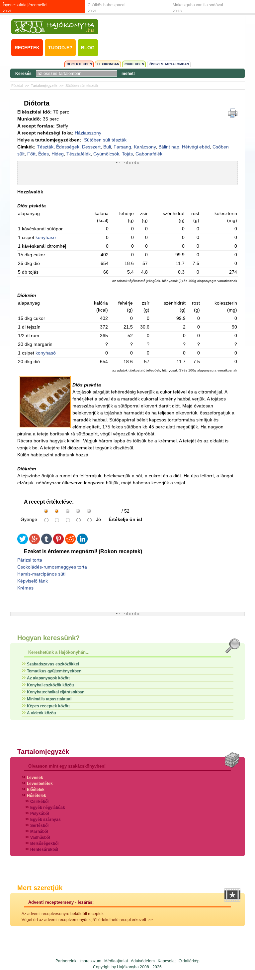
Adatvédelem (143, 961)
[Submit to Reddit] (70, 543)
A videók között (41, 713)
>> (150, 919)
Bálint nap (168, 146)
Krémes (25, 588)
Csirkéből (39, 801)
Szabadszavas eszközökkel (53, 664)
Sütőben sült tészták (81, 86)
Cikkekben (134, 64)
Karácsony (145, 146)
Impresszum (90, 961)
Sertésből (39, 825)
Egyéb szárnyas (45, 819)
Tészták (45, 146)
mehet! (128, 73)
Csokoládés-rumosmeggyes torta (52, 567)
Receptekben (79, 64)
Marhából (39, 831)
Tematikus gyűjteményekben (54, 671)
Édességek (67, 146)
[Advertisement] (127, 174)
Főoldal (17, 86)
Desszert (91, 146)
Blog (88, 47)
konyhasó (46, 237)
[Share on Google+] (34, 543)
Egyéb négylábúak (47, 807)
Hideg (57, 153)
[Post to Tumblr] (46, 543)
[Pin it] (58, 543)
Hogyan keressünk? (48, 637)
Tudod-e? (60, 47)
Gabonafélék (148, 153)
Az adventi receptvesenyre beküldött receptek (63, 913)
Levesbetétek (40, 783)
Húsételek (36, 795)
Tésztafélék (78, 153)
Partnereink (65, 961)
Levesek (35, 777)
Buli (107, 146)
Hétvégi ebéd (196, 146)
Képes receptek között (48, 706)
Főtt (31, 153)
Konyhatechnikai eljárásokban (55, 692)
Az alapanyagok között (48, 678)
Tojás (127, 153)
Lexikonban (108, 64)
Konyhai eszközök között (50, 685)
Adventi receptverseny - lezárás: (61, 902)
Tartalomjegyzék (44, 86)
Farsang (122, 146)
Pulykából (39, 813)
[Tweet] (22, 543)
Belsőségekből (44, 843)
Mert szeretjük (39, 887)
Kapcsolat (167, 961)
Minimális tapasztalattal (49, 699)
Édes (43, 153)
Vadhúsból (40, 837)
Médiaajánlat (116, 961)
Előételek (35, 789)
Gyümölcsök (106, 153)
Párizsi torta (29, 560)
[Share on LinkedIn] (82, 543)
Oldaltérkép (189, 961)
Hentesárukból (44, 849)
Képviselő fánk (32, 581)
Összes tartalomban (169, 64)
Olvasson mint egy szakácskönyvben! (67, 766)
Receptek (27, 47)
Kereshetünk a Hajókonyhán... (59, 652)
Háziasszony (88, 132)
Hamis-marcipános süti (41, 574)
